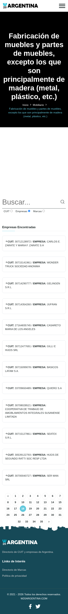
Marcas (37, 211)
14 (52, 502)
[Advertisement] (34, 161)
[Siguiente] (49, 522)
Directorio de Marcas (14, 569)
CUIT (6, 211)
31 (60, 514)
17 (15, 508)
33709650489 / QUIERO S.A (35, 388)
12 (37, 502)
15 (60, 502)
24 (8, 514)
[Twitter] (38, 607)
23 (60, 508)
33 (26, 521)
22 (52, 508)
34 (34, 521)
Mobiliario (38, 104)
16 (8, 508)
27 (30, 514)
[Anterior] (8, 496)
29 (45, 514)
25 (15, 514)
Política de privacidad (14, 575)
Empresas (21, 211)
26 (22, 514)
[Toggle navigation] (62, 6)
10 (22, 502)
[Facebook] (30, 607)
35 (41, 521)
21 (45, 508)
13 (45, 502)
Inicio (25, 104)
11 (30, 502)
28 (37, 514)
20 (37, 508)
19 (30, 508)
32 (19, 521)
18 (22, 508)
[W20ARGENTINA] (20, 6)
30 (52, 514)
